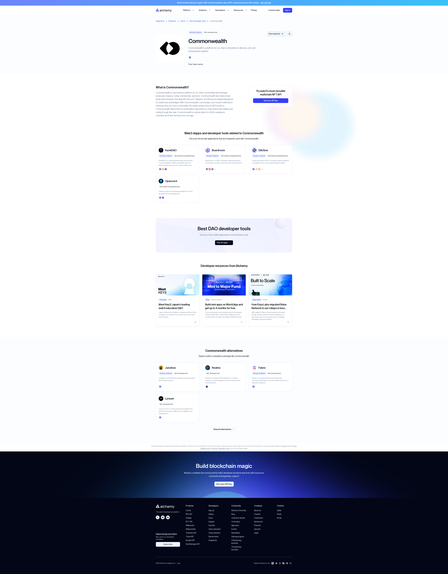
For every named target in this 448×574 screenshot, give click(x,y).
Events (234, 529)
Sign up (211, 510)
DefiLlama (215, 448)
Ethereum (172, 21)
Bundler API (190, 540)
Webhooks (190, 525)
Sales (279, 510)
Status (211, 514)
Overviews (235, 522)
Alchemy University (238, 510)
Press (279, 514)
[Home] (164, 10)
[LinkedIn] (163, 517)
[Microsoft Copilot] (283, 563)
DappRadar (221, 448)
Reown (228, 448)
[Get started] (224, 3)
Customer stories (238, 518)
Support (211, 522)
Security (257, 529)
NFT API (189, 522)
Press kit (257, 525)
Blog (233, 514)
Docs (210, 518)
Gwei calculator (214, 529)
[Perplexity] (280, 563)
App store (235, 525)
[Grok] (290, 563)
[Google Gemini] (276, 563)
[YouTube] (168, 517)
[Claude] (287, 563)
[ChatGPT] (273, 563)
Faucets (211, 525)
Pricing (254, 10)
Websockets (191, 529)
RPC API (189, 514)
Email (279, 518)
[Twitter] (157, 517)
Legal (256, 533)
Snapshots (212, 540)
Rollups (188, 518)
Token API (190, 536)
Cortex (188, 510)
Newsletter (235, 533)
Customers (258, 518)
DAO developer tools (197, 21)
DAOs (182, 21)
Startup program (237, 536)
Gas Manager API (193, 544)
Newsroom (258, 522)
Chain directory (214, 533)
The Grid (284, 446)
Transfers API (191, 533)
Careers (257, 514)
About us (257, 510)
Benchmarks (213, 536)
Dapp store (160, 21)
